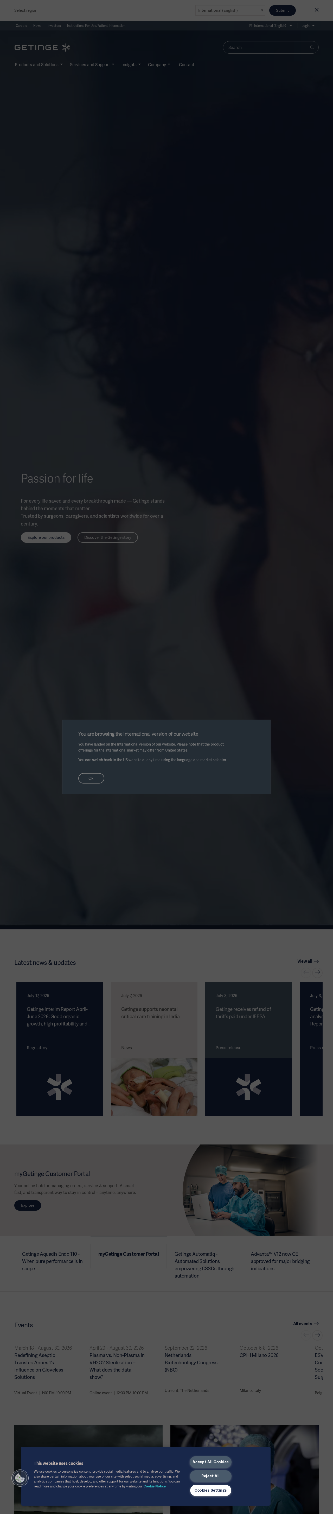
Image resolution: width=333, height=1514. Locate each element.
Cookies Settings (211, 1490)
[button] (20, 1478)
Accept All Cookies (211, 1462)
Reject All (210, 1476)
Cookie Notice (155, 1486)
